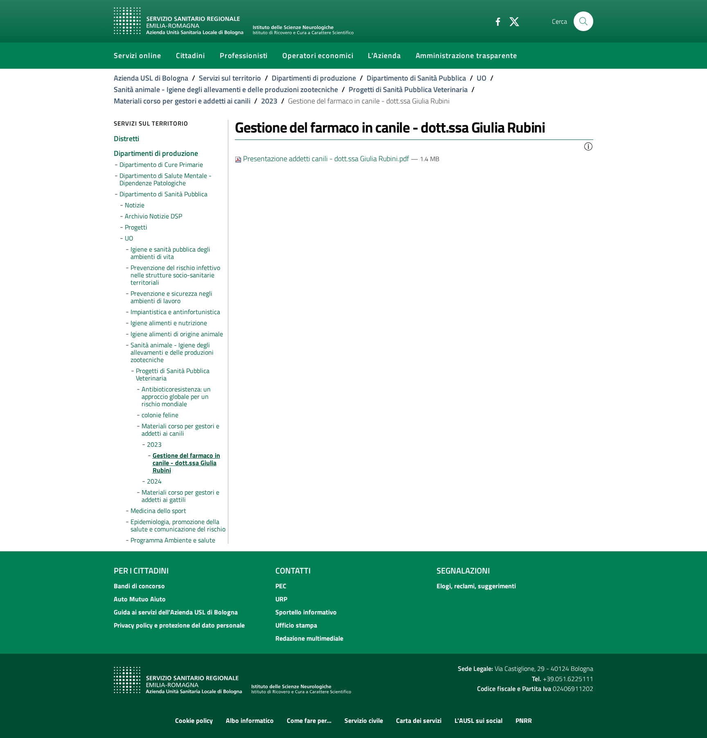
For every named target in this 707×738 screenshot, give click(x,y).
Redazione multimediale (309, 638)
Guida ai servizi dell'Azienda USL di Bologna (176, 612)
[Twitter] (511, 21)
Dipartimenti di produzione (314, 77)
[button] (588, 146)
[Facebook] (494, 21)
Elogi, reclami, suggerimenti (476, 586)
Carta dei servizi (418, 720)
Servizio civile (363, 720)
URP (281, 599)
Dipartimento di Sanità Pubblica (416, 77)
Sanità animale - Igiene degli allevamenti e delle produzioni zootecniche (226, 89)
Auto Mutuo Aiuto (140, 599)
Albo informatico (250, 720)
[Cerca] (583, 21)
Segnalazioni (463, 570)
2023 (269, 100)
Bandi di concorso (139, 586)
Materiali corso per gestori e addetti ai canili (182, 100)
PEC (280, 586)
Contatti (293, 570)
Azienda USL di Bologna (151, 77)
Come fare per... (309, 720)
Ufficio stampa (296, 625)
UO (481, 77)
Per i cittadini (141, 570)
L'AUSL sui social (478, 720)
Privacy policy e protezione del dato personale (179, 625)
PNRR (524, 720)
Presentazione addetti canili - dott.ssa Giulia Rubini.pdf (326, 158)
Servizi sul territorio (230, 77)
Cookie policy (194, 720)
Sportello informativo (306, 612)
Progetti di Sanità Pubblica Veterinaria (408, 89)
